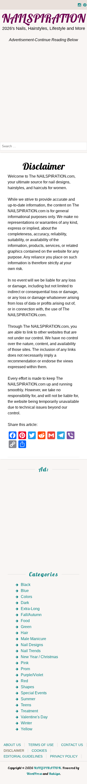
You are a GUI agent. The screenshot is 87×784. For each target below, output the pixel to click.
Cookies (39, 750)
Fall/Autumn (31, 615)
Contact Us (72, 745)
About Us (12, 745)
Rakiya (54, 773)
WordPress (34, 773)
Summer (28, 699)
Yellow (26, 729)
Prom (25, 669)
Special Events (34, 693)
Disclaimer (14, 750)
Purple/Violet (32, 675)
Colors (26, 597)
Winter (26, 723)
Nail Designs (32, 645)
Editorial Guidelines (23, 756)
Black (25, 585)
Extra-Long (30, 609)
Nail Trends (31, 651)
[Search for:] (43, 146)
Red (24, 681)
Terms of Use (41, 745)
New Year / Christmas (39, 657)
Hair (24, 633)
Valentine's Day (34, 717)
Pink (25, 663)
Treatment (29, 711)
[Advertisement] (43, 92)
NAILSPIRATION (47, 768)
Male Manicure (33, 639)
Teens (26, 705)
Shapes (27, 687)
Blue (25, 591)
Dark (25, 603)
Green (26, 627)
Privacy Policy (64, 756)
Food (25, 621)
